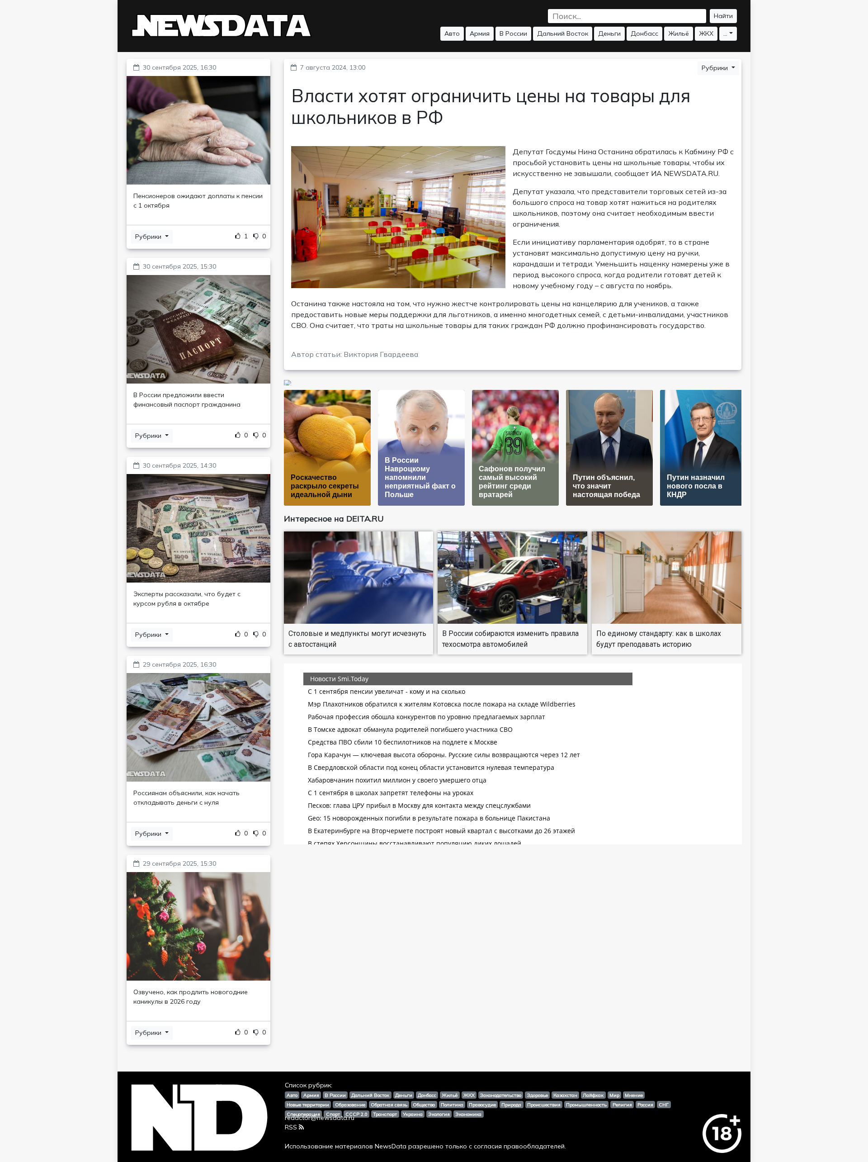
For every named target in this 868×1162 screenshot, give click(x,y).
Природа (511, 1104)
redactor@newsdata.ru (319, 1118)
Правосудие (482, 1104)
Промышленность (586, 1104)
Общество (424, 1104)
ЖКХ (706, 33)
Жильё (678, 33)
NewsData (390, 1146)
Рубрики (149, 236)
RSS (291, 1127)
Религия (622, 1104)
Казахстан (565, 1095)
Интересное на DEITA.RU (334, 518)
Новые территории (308, 1104)
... (725, 33)
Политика (452, 1104)
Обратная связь (389, 1104)
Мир (614, 1095)
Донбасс (644, 33)
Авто (452, 33)
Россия (645, 1104)
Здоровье (537, 1095)
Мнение (634, 1095)
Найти (723, 16)
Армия (480, 33)
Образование (350, 1104)
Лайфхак (593, 1095)
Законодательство (500, 1095)
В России (513, 33)
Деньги (609, 33)
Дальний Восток (562, 33)
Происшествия (544, 1104)
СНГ (664, 1104)
